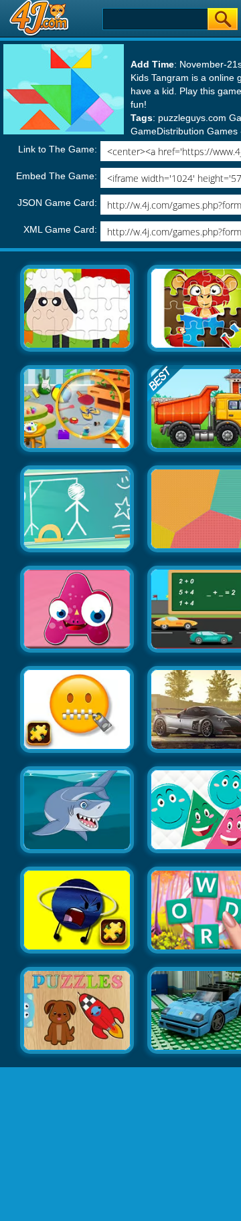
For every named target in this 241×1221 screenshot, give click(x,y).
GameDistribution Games (184, 131)
